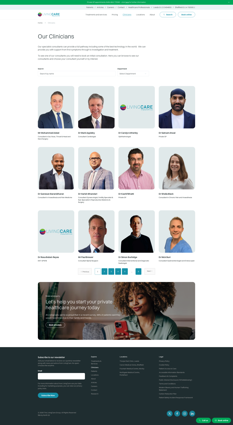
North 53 (46, 415)
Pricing (115, 14)
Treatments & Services (96, 362)
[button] (140, 14)
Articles (100, 7)
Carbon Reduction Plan (167, 394)
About (152, 14)
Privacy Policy (164, 361)
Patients (89, 7)
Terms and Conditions (167, 384)
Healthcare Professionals (139, 7)
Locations (140, 14)
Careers (110, 7)
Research (94, 394)
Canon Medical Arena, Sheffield (132, 365)
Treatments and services (96, 14)
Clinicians (127, 14)
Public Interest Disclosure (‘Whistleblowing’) (175, 380)
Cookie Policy (164, 365)
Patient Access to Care (167, 369)
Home (40, 23)
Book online (186, 14)
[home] (49, 14)
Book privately (55, 325)
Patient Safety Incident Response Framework (176, 397)
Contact (121, 7)
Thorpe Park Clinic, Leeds (129, 361)
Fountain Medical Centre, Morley (132, 369)
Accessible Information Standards (172, 372)
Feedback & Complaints (168, 376)
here (127, 2)
